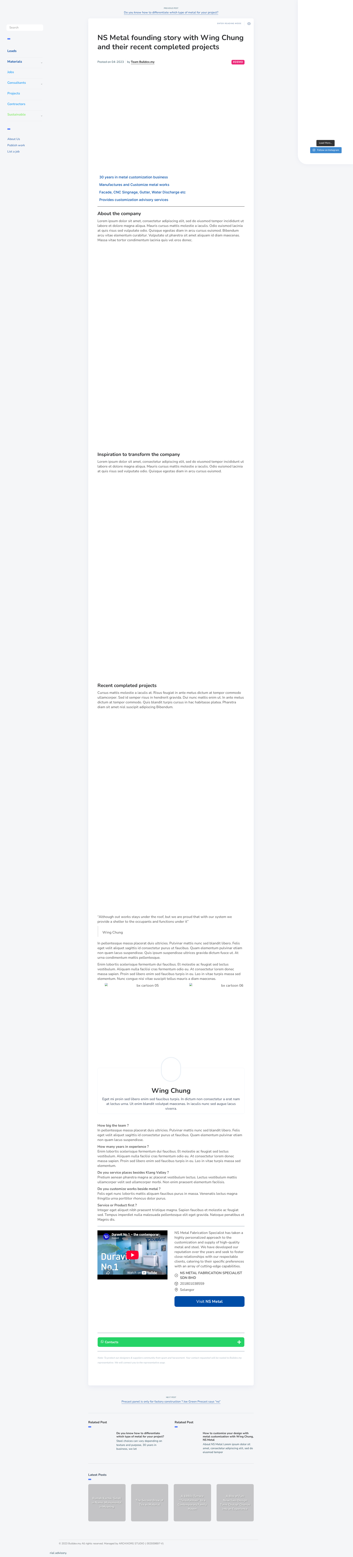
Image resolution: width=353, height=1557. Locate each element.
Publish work (16, 145)
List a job (13, 152)
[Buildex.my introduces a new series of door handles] (325, 124)
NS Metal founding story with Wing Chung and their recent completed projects (170, 42)
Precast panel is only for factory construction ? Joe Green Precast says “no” (171, 1402)
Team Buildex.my (142, 62)
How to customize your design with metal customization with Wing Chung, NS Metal (228, 1436)
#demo (238, 62)
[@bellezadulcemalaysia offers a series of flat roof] (325, 71)
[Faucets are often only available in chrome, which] (325, 98)
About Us (13, 139)
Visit (209, 1301)
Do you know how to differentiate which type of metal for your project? (171, 12)
